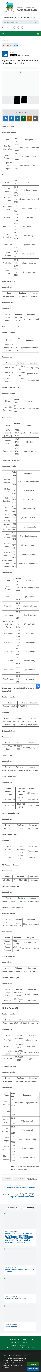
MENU (4, 34)
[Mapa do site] (31, 17)
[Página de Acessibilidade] (34, 17)
